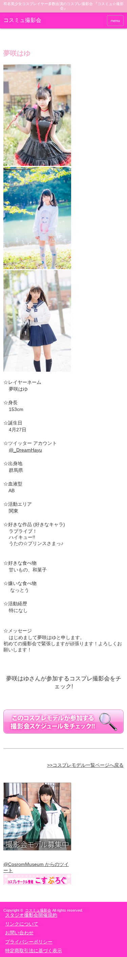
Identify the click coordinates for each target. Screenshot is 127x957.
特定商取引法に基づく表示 (33, 950)
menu (115, 21)
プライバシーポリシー (28, 941)
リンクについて (21, 924)
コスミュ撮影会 (22, 20)
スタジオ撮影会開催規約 (31, 915)
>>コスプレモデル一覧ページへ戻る (85, 765)
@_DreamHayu (25, 450)
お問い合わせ (19, 932)
